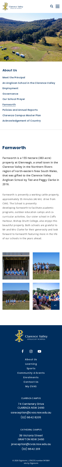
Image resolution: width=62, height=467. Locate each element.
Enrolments (31, 378)
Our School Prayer (13, 99)
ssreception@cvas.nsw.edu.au (31, 413)
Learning (31, 364)
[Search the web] (51, 6)
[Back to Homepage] (12, 6)
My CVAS (31, 387)
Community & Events (31, 373)
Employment (10, 88)
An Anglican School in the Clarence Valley (28, 83)
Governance (10, 94)
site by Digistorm (31, 463)
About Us (9, 70)
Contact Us (30, 382)
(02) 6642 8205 (31, 417)
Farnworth (9, 105)
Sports (31, 369)
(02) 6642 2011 (31, 449)
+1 (55, 305)
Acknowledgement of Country (21, 121)
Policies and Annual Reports (20, 110)
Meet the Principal (13, 77)
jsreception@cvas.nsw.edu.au (31, 444)
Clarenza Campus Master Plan (21, 115)
